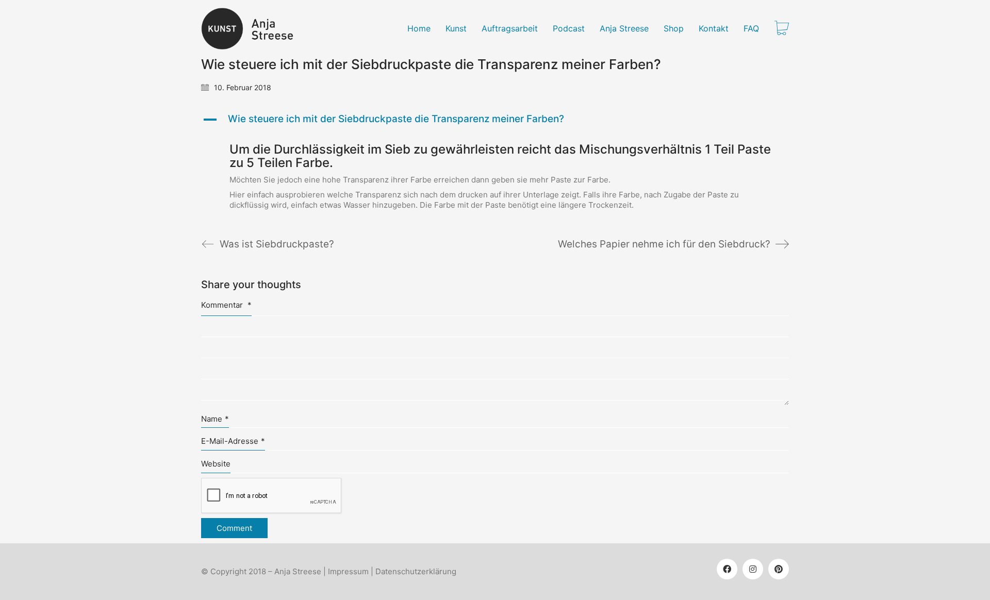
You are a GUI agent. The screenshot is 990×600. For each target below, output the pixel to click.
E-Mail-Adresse (233, 441)
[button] (495, 119)
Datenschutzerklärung (415, 571)
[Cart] (781, 29)
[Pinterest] (778, 569)
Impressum (348, 571)
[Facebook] (727, 569)
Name (215, 419)
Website (215, 464)
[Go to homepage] (253, 28)
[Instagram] (752, 569)
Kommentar (226, 305)
